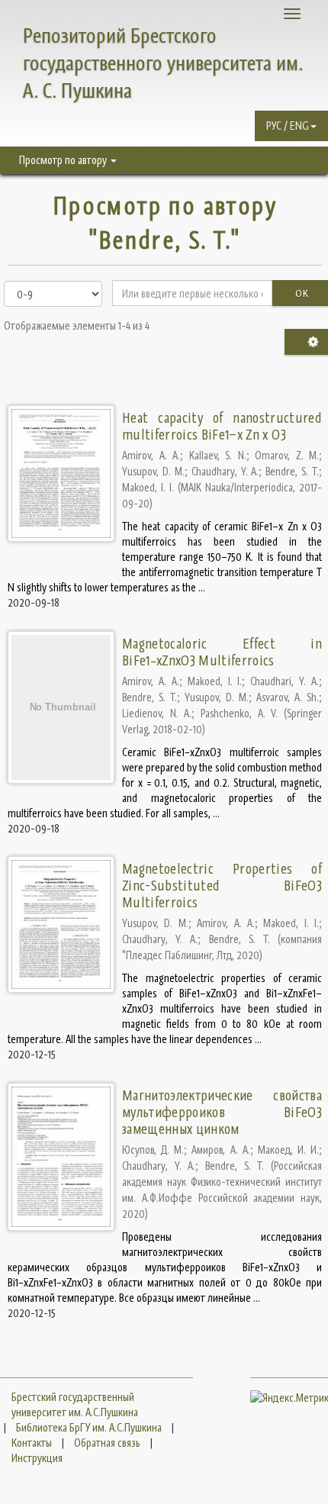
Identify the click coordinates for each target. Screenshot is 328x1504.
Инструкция (37, 1458)
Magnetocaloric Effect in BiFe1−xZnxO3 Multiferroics (222, 652)
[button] (291, 126)
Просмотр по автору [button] (64, 160)
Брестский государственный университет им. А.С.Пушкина (74, 1404)
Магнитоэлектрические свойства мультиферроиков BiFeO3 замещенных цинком (222, 1112)
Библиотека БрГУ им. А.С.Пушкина (89, 1427)
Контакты (31, 1442)
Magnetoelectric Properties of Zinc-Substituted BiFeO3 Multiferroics (222, 885)
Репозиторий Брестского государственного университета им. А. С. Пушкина (163, 63)
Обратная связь (107, 1442)
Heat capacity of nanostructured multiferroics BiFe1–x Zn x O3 (222, 426)
